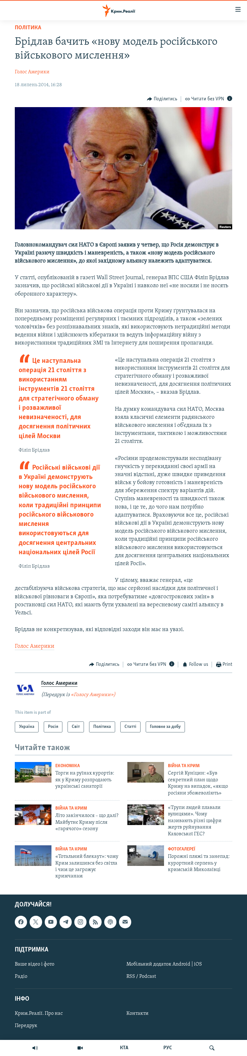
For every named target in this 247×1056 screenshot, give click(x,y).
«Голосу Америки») (93, 694)
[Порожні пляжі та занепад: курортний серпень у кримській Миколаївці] (145, 855)
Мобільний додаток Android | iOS (164, 964)
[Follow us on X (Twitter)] (36, 922)
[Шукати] (212, 1048)
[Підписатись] (125, 922)
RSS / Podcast (141, 976)
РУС (167, 1048)
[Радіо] (35, 1048)
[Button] (162, 99)
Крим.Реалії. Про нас (39, 1013)
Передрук (26, 1025)
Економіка (67, 766)
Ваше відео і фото (34, 964)
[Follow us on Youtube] (51, 922)
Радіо (21, 976)
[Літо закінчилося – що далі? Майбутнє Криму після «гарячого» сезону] (33, 814)
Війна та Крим (184, 766)
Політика (28, 28)
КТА (124, 1048)
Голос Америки (32, 72)
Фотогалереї (181, 849)
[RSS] (95, 922)
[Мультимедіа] (80, 1048)
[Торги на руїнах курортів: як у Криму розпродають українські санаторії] (33, 772)
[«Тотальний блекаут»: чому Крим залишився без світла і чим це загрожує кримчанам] (33, 855)
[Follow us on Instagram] (80, 922)
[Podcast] (110, 922)
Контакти (137, 1013)
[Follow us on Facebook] (21, 922)
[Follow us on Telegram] (65, 922)
